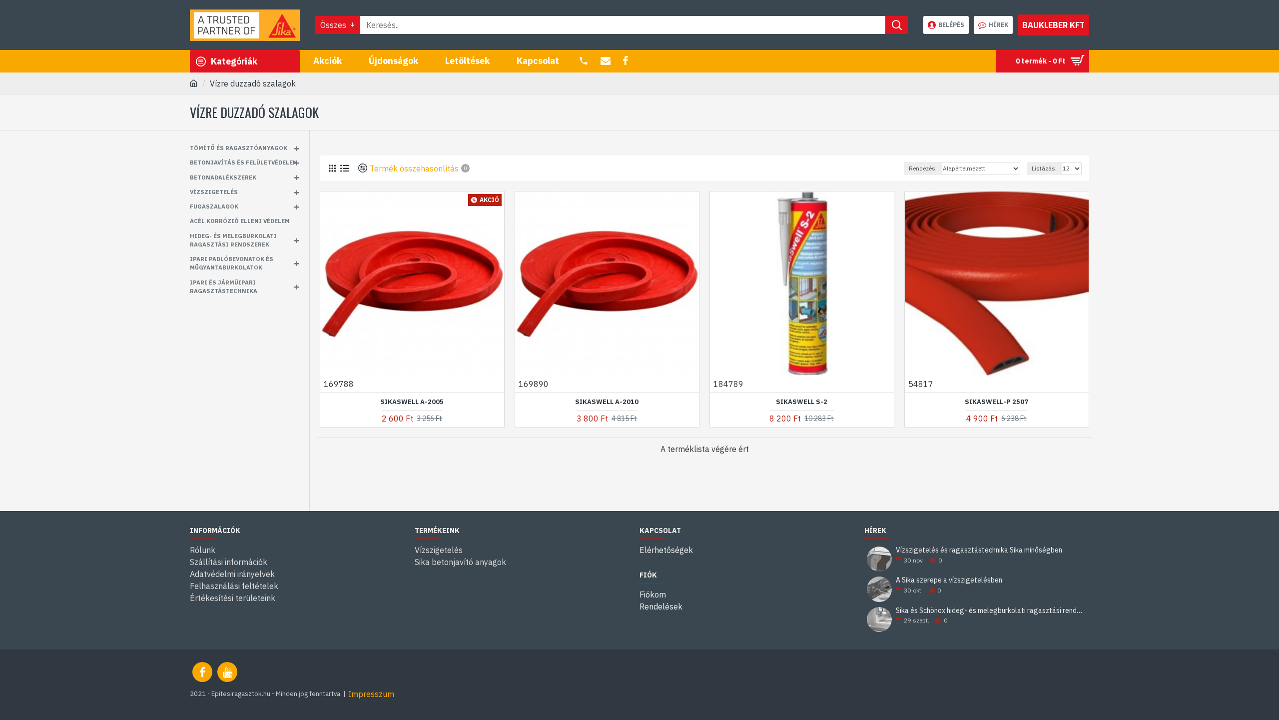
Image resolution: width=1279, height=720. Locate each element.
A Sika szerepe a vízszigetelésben (949, 580)
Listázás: (1044, 168)
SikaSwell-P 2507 (996, 402)
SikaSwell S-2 (801, 402)
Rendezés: (923, 168)
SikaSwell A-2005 (412, 402)
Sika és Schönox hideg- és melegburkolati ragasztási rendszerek (989, 610)
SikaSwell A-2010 (607, 402)
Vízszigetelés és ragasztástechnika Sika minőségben (979, 550)
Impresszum (371, 694)
